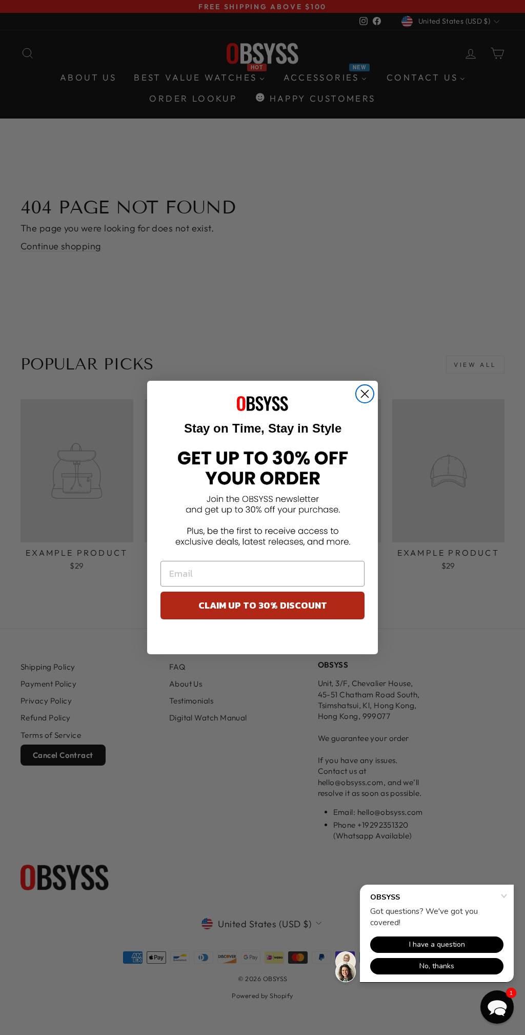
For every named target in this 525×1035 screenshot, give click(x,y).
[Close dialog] (365, 394)
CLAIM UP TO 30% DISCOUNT (262, 605)
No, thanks (263, 639)
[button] (497, 1007)
